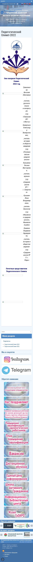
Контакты (6, 554)
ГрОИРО (3, 1)
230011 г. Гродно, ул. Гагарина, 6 (18, 19)
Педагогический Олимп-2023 (11, 344)
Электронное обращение (10, 552)
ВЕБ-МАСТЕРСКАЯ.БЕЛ (26, 542)
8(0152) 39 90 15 (20, 21)
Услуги (6, 556)
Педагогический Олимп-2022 (11, 346)
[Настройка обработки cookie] (2, 559)
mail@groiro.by (18, 23)
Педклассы (6, 341)
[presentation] (1, 526)
